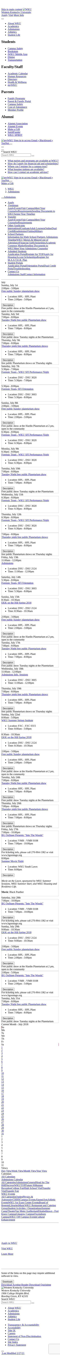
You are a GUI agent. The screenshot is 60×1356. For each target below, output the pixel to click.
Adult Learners (37, 228)
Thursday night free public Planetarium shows (24, 346)
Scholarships (39, 242)
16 (2, 1090)
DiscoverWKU (12, 1185)
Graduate (25, 228)
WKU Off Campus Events (23, 1217)
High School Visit (33, 1188)
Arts (45, 1199)
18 (2, 1096)
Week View (18, 1171)
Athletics (12, 32)
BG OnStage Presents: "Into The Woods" (22, 835)
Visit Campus (28, 208)
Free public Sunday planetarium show (20, 291)
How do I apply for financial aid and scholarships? (33, 163)
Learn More (7, 1254)
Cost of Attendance (17, 107)
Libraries (13, 1205)
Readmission (20, 231)
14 (2, 1084)
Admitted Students (17, 251)
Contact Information (35, 274)
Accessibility (14, 1327)
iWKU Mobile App (17, 54)
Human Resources (17, 76)
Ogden (19, 1196)
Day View (6, 1171)
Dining (11, 57)
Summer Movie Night (12, 861)
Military (39, 231)
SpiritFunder (14, 132)
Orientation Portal (35, 265)
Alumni (39, 1199)
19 (2, 1099)
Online (48, 228)
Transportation (15, 60)
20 (2, 1102)
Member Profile (16, 110)
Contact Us (13, 271)
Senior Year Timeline (24, 214)
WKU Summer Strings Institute (17, 720)
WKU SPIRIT (15, 135)
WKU (11, 188)
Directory (12, 79)
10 (2, 1073)
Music (21, 1205)
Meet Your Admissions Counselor (31, 248)
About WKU (14, 23)
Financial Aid (26, 242)
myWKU (12, 85)
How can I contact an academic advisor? (28, 172)
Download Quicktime (40, 1284)
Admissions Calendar (12, 1179)
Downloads (8, 1281)
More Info (19, 15)
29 (2, 1127)
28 (2, 1125)
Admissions (14, 29)
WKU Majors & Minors (28, 240)
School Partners (16, 234)
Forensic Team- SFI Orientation (17, 389)
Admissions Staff (16, 274)
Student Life (14, 35)
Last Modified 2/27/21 (12, 1353)
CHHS (16, 1199)
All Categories (8, 1182)
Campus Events (28, 1199)
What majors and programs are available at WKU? (33, 160)
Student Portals (15, 262)
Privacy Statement (17, 1345)
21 (2, 1104)
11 (2, 1076)
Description (8, 305)
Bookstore (13, 51)
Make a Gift (14, 129)
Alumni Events (15, 126)
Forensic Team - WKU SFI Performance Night (25, 372)
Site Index (13, 1342)
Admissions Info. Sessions (14, 674)
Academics (13, 26)
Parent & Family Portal (19, 101)
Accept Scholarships (26, 257)
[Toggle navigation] (2, 197)
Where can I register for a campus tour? (27, 166)
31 (2, 1133)
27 (2, 1122)
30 (2, 1130)
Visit (10, 15)
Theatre (11, 1211)
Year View (41, 1171)
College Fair (18, 1188)
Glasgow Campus (25, 1214)
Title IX (12, 1330)
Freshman (13, 205)
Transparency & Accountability (23, 1324)
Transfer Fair (12, 1191)
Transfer (12, 217)
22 (2, 1107)
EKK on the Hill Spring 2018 (16, 602)
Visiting (31, 231)
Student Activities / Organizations (25, 1208)
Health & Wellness (17, 82)
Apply (4, 15)
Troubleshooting (22, 268)
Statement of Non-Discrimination (24, 1336)
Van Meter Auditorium (26, 1211)
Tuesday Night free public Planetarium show (23, 320)
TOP (22, 1185)
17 (2, 1093)
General (32, 1182)
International (14, 228)
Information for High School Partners (27, 237)
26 (2, 1119)
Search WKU (9, 152)
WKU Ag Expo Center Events (23, 1202)
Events (17, 208)
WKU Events (8, 1194)
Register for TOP (34, 254)
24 (2, 1113)
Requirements (25, 211)
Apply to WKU (9, 1243)
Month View (30, 1171)
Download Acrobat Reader (15, 1284)
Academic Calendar (18, 73)
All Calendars (8, 1176)
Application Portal (17, 254)
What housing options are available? (26, 169)
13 (2, 1081)
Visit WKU (7, 1248)
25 (2, 1116)
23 (2, 1110)
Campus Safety (15, 48)
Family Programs (16, 98)
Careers (11, 1333)
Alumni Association (18, 123)
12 (2, 1079)
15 (2, 1087)
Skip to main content (11, 9)
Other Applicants (16, 225)
